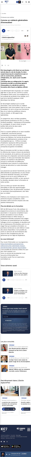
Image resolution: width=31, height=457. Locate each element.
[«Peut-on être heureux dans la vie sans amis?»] (7, 273)
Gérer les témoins (5, 436)
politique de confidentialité (6, 330)
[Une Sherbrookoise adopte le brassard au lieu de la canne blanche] (4, 347)
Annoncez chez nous (10, 438)
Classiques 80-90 (15, 453)
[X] (7, 441)
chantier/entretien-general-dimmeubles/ (13, 247)
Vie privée (13, 435)
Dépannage (18, 435)
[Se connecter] (29, 2)
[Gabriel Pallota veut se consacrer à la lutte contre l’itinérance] (4, 368)
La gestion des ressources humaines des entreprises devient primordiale (9, 404)
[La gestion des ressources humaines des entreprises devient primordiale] (10, 391)
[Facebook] (2, 65)
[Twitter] (5, 65)
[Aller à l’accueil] (6, 2)
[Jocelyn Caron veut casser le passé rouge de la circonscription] (4, 358)
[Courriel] (8, 65)
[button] (6, 454)
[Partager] (27, 30)
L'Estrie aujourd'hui (8, 37)
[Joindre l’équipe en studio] (22, 2)
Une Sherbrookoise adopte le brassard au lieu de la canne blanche (18, 350)
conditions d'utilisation (21, 330)
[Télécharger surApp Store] (5, 446)
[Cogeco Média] (21, 430)
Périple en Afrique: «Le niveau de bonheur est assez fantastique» (20, 292)
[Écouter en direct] (17, 2)
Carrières (3, 438)
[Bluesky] (4, 441)
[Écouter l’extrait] (3, 30)
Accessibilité (12, 436)
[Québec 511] (28, 431)
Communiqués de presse (21, 436)
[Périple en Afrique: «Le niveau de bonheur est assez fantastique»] (7, 291)
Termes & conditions (5, 435)
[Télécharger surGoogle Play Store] (16, 446)
